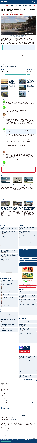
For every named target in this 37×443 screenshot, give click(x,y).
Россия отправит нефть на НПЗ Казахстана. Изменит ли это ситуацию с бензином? (18, 184)
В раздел (9, 333)
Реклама (33, 5)
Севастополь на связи (24, 249)
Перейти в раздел (9, 308)
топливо (19, 181)
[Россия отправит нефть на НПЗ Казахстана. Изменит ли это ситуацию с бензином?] (17, 177)
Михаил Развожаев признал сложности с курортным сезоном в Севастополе (29, 208)
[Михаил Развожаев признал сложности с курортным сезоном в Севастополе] (28, 201)
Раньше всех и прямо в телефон (26, 258)
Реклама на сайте (4, 387)
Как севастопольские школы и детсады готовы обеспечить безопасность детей (9, 259)
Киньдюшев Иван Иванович (8, 280)
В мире (20, 5)
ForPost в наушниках (24, 264)
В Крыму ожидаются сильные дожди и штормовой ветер (7, 263)
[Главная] (4, 1)
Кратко (2, 413)
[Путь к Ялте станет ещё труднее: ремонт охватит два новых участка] (4, 85)
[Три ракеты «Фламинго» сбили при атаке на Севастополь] (5, 177)
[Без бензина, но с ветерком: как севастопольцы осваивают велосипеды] (22, 91)
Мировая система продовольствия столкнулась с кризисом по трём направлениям (9, 247)
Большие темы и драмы (24, 260)
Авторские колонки (4, 410)
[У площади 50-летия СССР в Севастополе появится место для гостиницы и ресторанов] (22, 79)
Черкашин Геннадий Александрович (9, 291)
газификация (18, 205)
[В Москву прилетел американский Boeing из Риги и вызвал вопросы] (28, 177)
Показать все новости (9, 273)
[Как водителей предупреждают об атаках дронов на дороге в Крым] (22, 85)
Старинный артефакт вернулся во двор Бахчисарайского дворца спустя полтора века (9, 266)
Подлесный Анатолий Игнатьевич (9, 300)
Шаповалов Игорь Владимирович (9, 286)
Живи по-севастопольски (24, 262)
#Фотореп (25, 5)
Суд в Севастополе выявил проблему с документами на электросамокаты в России (8, 228)
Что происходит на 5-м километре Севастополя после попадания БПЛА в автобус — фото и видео (27, 304)
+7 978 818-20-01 (4, 433)
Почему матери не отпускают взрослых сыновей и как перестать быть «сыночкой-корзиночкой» (9, 255)
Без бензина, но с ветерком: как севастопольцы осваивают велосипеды (30, 94)
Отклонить (3, 441)
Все (2, 5)
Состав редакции (4, 414)
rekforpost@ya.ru (4, 435)
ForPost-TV (3, 411)
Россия (16, 5)
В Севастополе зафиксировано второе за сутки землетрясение (9, 239)
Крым (12, 5)
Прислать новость (9, 222)
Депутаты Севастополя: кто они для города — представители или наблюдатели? (8, 319)
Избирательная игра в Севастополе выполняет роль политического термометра (8, 330)
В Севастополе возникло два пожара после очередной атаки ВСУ (8, 251)
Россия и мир (30, 181)
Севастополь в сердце (24, 256)
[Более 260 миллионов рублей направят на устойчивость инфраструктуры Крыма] (4, 91)
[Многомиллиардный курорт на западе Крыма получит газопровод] (17, 201)
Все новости (3, 409)
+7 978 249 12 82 (4, 400)
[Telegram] (7, 71)
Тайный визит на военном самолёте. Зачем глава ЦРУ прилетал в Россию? (8, 270)
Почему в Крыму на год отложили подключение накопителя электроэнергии (12, 81)
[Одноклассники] (5, 71)
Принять (8, 441)
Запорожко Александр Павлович (8, 297)
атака (8, 181)
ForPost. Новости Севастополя (15, 419)
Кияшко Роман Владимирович (8, 294)
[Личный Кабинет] (33, 1)
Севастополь (6, 5)
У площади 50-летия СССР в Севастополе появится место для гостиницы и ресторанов (30, 81)
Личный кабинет (28, 222)
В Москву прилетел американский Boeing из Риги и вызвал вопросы (29, 184)
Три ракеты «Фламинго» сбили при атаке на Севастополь (6, 184)
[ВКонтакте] (2, 71)
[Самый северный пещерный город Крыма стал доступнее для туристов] (5, 201)
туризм (8, 205)
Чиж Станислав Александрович (8, 305)
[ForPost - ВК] (22, 415)
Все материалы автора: (8, 66)
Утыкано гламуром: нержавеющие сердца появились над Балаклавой (7, 325)
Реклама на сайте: (4, 430)
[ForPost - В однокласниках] (24, 415)
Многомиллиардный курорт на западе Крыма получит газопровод (18, 208)
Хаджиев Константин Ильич (7, 302)
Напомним (3, 59)
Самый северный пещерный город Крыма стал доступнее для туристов (6, 208)
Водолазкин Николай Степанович (9, 288)
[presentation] (3, 195)
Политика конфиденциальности (26, 439)
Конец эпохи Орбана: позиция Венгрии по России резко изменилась (8, 236)
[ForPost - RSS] (21, 415)
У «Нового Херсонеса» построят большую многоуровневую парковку (8, 232)
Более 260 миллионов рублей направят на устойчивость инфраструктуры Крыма (13, 94)
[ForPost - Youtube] (23, 415)
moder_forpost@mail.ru (8, 398)
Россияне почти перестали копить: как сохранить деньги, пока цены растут (7, 243)
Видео (29, 5)
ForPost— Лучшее (11, 417)
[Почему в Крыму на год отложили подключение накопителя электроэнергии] (4, 79)
